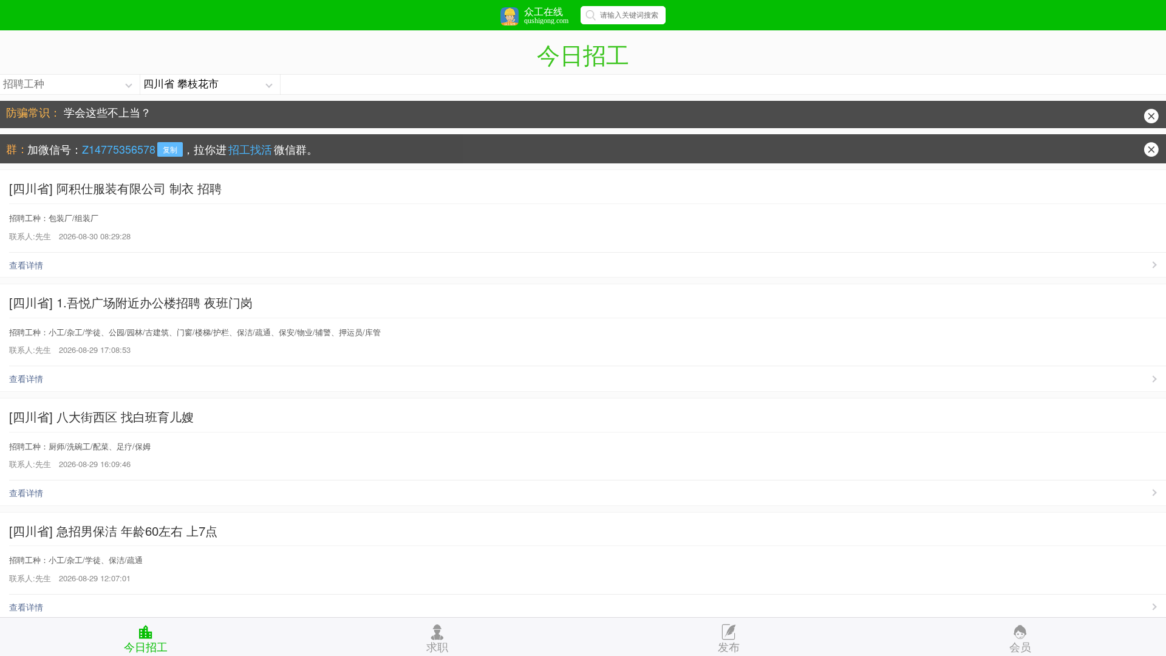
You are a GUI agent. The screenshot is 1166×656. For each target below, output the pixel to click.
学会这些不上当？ (107, 107)
